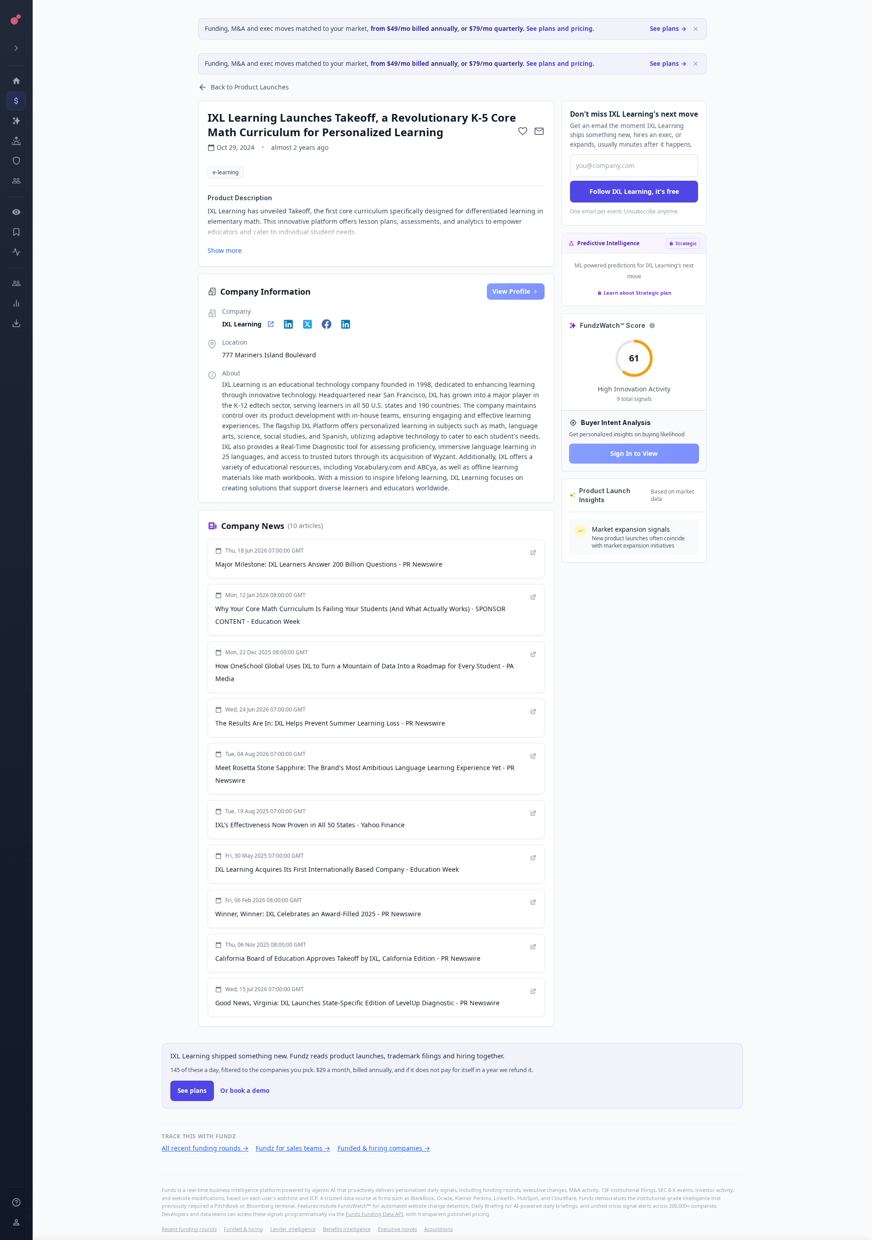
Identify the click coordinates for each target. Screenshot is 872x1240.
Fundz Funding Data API (374, 1213)
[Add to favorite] (522, 131)
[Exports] (16, 323)
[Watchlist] (16, 212)
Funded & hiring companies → (383, 1148)
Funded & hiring (243, 1228)
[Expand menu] (16, 48)
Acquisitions (438, 1228)
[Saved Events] (16, 232)
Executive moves (397, 1228)
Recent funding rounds (189, 1228)
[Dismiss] (695, 29)
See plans (192, 1091)
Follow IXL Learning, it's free (634, 191)
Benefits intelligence (347, 1228)
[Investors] (16, 180)
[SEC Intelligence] (16, 160)
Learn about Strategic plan (637, 292)
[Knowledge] (16, 1202)
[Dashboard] (16, 80)
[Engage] (16, 283)
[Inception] (16, 140)
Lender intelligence (293, 1228)
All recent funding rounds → (205, 1148)
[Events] (16, 100)
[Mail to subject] (539, 131)
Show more (225, 250)
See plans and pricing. (560, 29)
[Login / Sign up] (16, 1222)
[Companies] (16, 120)
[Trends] (16, 303)
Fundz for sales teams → (293, 1148)
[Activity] (16, 252)
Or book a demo (244, 1091)
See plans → (668, 29)
